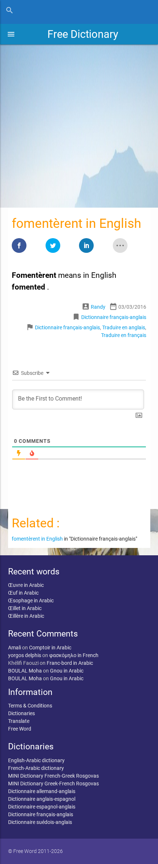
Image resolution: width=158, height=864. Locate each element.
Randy (98, 307)
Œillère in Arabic (26, 616)
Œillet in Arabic (25, 608)
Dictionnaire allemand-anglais (41, 791)
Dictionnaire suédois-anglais (40, 822)
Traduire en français (123, 335)
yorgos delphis (24, 655)
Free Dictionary (82, 34)
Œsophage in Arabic (31, 600)
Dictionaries (21, 713)
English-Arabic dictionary (36, 760)
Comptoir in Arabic (50, 647)
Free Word (19, 729)
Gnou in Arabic (66, 671)
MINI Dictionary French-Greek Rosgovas (53, 776)
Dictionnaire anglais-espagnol (41, 799)
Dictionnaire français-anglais (113, 317)
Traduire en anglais (123, 327)
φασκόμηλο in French (73, 655)
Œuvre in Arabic (26, 585)
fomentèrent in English (37, 539)
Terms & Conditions (30, 706)
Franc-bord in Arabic (70, 663)
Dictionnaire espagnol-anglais (41, 807)
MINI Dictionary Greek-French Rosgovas (53, 783)
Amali (14, 647)
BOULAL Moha (25, 671)
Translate (18, 721)
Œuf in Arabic (23, 593)
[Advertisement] (79, 123)
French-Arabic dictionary (36, 768)
